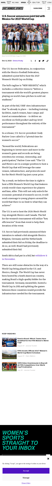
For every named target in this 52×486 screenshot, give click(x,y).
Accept (26, 471)
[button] (48, 458)
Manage (26, 478)
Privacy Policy (26, 483)
